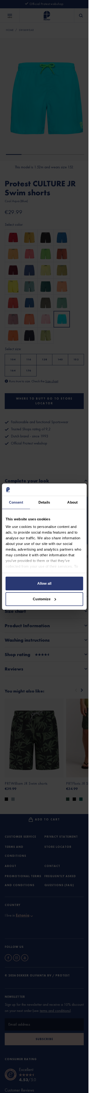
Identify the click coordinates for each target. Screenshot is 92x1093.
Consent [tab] (16, 502)
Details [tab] (44, 502)
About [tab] (72, 502)
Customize (41, 599)
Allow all (44, 583)
